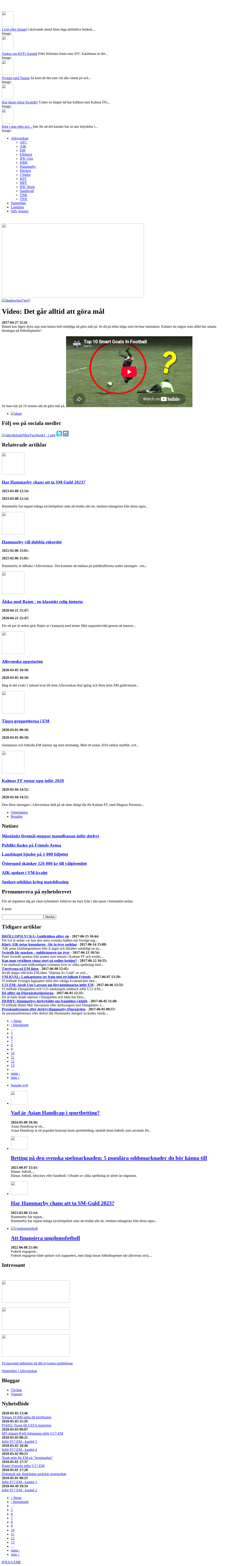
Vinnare (16, 1394)
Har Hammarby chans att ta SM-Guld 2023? (43, 482)
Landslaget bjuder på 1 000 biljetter (35, 854)
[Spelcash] (35, 1302)
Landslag (17, 207)
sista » (15, 1077)
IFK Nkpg (27, 187)
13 (12, 1065)
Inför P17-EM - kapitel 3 (19, 1482)
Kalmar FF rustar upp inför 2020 (33, 780)
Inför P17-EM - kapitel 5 (19, 1441)
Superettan (18, 203)
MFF (23, 183)
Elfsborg (26, 154)
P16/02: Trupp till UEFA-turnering (26, 1425)
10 (12, 1053)
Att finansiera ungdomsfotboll (45, 1238)
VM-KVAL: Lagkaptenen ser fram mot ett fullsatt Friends (46, 977)
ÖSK (23, 195)
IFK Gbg (26, 158)
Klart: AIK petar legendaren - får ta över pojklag (39, 944)
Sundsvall (27, 191)
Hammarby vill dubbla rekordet (32, 542)
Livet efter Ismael (14, 29)
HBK (24, 162)
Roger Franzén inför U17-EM (23, 1466)
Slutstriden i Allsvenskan (19, 1371)
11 (12, 1057)
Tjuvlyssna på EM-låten (20, 969)
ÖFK (23, 199)
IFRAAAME (11, 1562)
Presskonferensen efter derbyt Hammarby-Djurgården (43, 1009)
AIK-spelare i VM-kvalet (24, 872)
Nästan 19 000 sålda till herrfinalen (26, 1417)
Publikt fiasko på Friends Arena (31, 845)
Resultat (16, 816)
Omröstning (19, 812)
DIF (23, 150)
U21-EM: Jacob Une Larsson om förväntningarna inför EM (48, 985)
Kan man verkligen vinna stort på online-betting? (39, 960)
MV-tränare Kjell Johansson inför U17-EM (32, 1433)
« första (16, 1021)
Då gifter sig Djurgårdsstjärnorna (27, 993)
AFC (23, 142)
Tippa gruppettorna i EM (25, 721)
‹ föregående (20, 1025)
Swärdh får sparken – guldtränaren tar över (36, 952)
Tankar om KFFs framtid (19, 54)
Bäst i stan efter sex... (17, 126)
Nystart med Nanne (16, 78)
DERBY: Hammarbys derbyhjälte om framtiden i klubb (45, 1001)
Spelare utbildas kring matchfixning (35, 881)
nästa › (15, 1073)
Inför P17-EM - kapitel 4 (19, 1450)
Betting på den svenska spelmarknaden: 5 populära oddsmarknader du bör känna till (109, 1158)
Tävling (16, 1390)
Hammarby (28, 166)
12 (12, 1061)
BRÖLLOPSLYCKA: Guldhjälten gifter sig (35, 936)
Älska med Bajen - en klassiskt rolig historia (42, 601)
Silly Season (19, 211)
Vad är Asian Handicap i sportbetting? (55, 1113)
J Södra (25, 175)
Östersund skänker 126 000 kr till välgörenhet (44, 863)
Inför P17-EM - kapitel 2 (19, 1490)
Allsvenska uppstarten (22, 661)
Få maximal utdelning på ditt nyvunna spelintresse (37, 1363)
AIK (23, 146)
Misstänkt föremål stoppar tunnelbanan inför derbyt (50, 836)
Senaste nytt (19, 1085)
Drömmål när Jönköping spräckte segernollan (34, 1474)
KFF (23, 179)
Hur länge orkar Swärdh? (20, 102)
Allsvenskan (19, 138)
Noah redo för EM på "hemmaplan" (27, 1458)
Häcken (25, 171)
